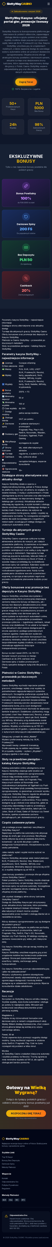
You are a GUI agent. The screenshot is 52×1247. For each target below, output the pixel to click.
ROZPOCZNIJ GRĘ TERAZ (26, 1113)
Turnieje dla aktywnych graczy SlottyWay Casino (24, 331)
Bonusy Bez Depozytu (11, 1160)
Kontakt (5, 1178)
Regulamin (6, 1188)
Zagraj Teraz (26, 82)
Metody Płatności (9, 1167)
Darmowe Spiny (8, 1164)
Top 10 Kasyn (7, 1157)
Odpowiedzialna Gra (10, 1182)
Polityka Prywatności (10, 1185)
